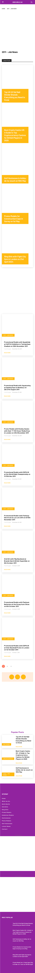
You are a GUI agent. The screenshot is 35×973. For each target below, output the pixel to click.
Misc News (6, 744)
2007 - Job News (7, 55)
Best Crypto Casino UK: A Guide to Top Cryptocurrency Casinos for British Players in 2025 (23, 755)
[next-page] (14, 666)
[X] (23, 677)
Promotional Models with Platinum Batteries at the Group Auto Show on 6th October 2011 (16, 604)
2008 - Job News (18, 55)
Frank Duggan (7, 348)
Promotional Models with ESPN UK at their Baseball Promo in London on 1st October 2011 (16, 648)
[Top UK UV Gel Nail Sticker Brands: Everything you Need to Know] (17, 85)
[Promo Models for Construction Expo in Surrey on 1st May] (17, 206)
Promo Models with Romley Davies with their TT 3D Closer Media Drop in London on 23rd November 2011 (17, 431)
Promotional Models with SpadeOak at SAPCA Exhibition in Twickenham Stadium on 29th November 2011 (17, 344)
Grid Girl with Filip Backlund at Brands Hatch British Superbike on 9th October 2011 (17, 561)
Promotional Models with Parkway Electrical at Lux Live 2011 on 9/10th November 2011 (17, 518)
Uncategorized (8, 758)
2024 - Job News (6, 774)
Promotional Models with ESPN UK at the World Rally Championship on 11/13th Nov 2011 (17, 474)
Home (3, 8)
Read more (7, 352)
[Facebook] (11, 677)
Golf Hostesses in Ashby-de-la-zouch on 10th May (24, 770)
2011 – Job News (8, 335)
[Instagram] (17, 677)
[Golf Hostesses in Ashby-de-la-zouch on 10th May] (17, 166)
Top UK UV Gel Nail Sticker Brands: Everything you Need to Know (23, 740)
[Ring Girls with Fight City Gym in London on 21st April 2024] (17, 247)
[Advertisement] (17, 29)
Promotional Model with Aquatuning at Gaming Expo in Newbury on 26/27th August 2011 (17, 387)
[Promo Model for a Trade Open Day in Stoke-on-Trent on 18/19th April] (6, 963)
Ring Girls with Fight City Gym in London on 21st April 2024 (22, 955)
